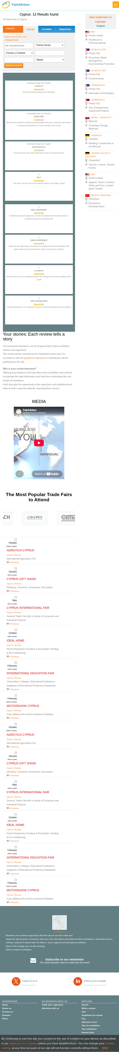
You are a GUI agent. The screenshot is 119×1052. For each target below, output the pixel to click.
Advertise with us (50, 1008)
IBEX (93, 32)
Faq (83, 1018)
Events (31, 29)
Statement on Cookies (23, 1043)
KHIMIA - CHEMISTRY (101, 117)
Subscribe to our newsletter (64, 959)
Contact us (7, 1012)
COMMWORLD (98, 85)
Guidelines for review (92, 1015)
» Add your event (11, 40)
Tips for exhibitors (91, 1025)
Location (47, 29)
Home (5, 1005)
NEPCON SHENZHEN (101, 195)
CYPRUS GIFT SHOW (21, 579)
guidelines (29, 358)
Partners (6, 1015)
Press (5, 1018)
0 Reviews (14, 562)
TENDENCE (96, 135)
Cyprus (10, 555)
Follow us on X (29, 981)
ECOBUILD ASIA (98, 49)
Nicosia (17, 555)
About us (6, 1008)
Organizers (65, 29)
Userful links (88, 1032)
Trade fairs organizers (52, 1005)
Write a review (88, 1008)
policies (44, 358)
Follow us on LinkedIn (95, 981)
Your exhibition (89, 1029)
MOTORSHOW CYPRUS (23, 705)
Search (85, 1005)
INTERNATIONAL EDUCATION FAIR (30, 673)
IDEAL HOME (15, 640)
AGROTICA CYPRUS (20, 550)
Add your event (89, 1022)
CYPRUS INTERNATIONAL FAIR (28, 607)
